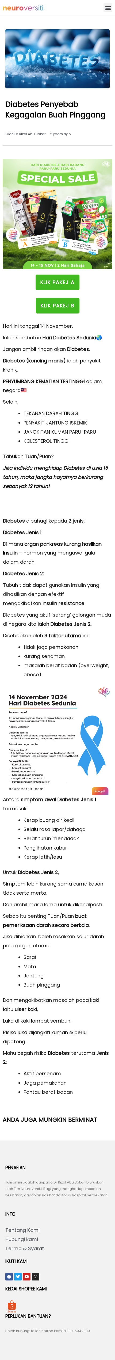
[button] (107, 7)
